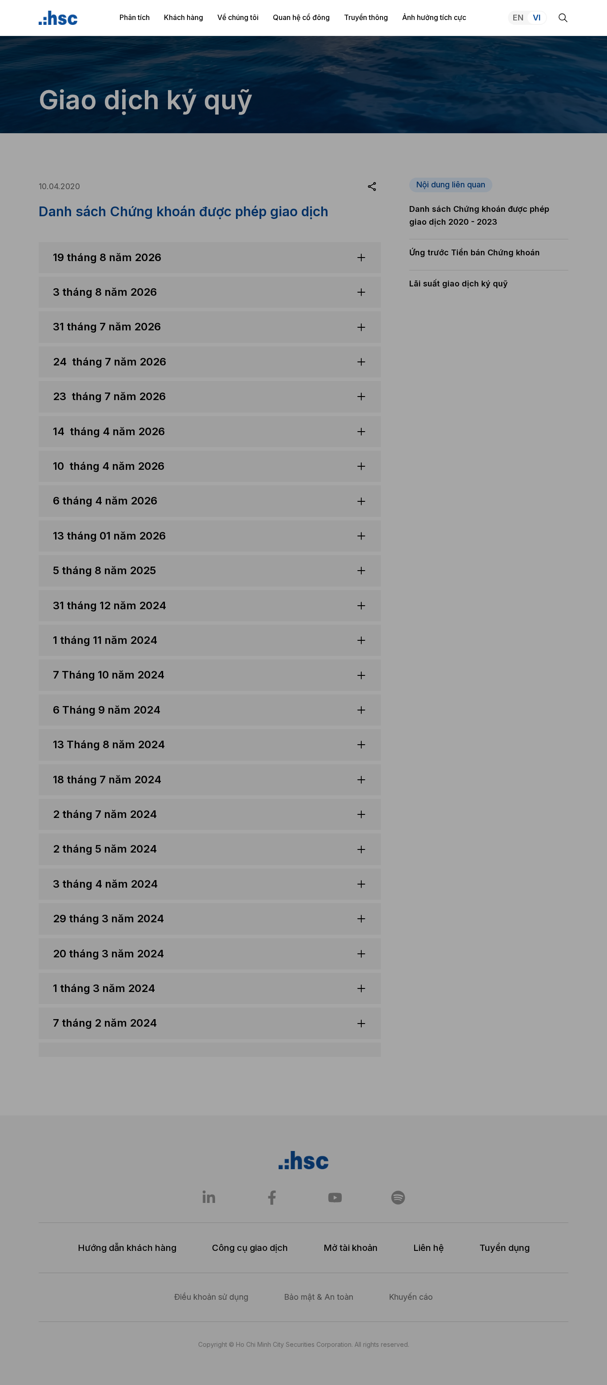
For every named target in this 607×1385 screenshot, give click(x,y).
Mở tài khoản (350, 1247)
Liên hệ (428, 1247)
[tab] (210, 414)
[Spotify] (398, 1198)
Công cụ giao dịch (250, 1247)
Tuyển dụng (504, 1247)
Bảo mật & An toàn (318, 1297)
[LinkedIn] (209, 1198)
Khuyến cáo (411, 1297)
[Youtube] (335, 1198)
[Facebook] (272, 1198)
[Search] (563, 18)
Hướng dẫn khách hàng (127, 1247)
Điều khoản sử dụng (211, 1297)
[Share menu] (372, 186)
